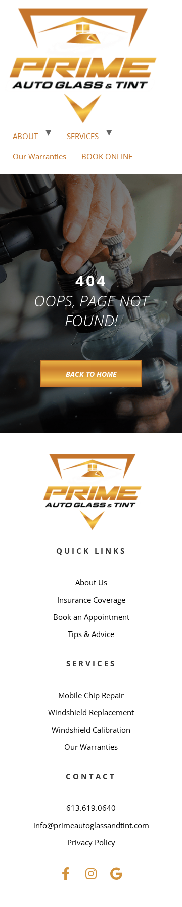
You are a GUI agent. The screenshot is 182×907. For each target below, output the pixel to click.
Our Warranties (39, 156)
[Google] (116, 873)
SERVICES (83, 136)
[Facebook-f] (65, 873)
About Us (91, 582)
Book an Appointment (91, 617)
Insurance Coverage (91, 600)
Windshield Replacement (91, 712)
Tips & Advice (91, 634)
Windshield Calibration (91, 729)
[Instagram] (91, 873)
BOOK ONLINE (106, 156)
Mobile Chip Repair (91, 695)
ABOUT (25, 136)
